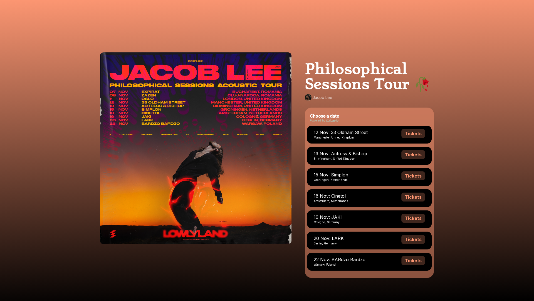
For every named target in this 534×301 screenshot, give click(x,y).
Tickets (413, 133)
